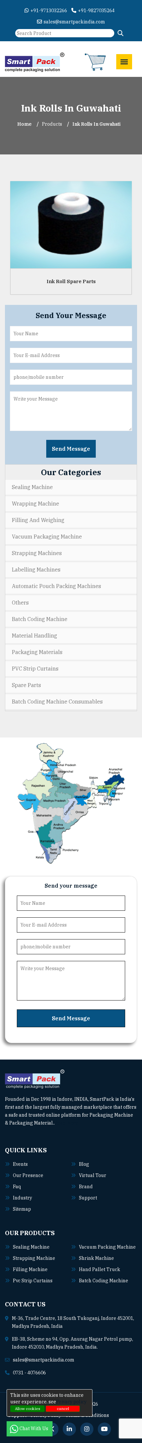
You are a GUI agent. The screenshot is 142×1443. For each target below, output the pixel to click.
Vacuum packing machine (107, 1247)
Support (88, 1198)
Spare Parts (26, 685)
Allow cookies (27, 1408)
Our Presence (28, 1175)
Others (20, 602)
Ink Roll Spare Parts (71, 281)
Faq (17, 1187)
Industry (22, 1198)
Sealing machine (31, 1247)
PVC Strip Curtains (35, 668)
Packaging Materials (37, 652)
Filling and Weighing (38, 520)
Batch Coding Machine (39, 619)
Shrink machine (96, 1258)
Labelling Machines (36, 569)
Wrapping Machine (35, 503)
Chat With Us (34, 1428)
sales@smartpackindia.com (74, 22)
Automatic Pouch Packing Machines (56, 586)
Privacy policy (71, 1402)
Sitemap (22, 1209)
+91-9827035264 (96, 11)
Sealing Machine (32, 487)
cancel (63, 1408)
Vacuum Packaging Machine (47, 536)
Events (20, 1164)
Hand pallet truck (99, 1269)
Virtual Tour (92, 1175)
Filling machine (30, 1269)
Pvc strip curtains (33, 1281)
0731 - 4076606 (29, 1373)
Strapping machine (34, 1258)
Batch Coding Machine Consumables (57, 701)
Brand (86, 1187)
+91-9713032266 (48, 11)
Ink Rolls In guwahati (96, 124)
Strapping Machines (37, 553)
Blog (84, 1164)
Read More (67, 1123)
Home (24, 124)
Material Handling (34, 635)
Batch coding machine (103, 1281)
